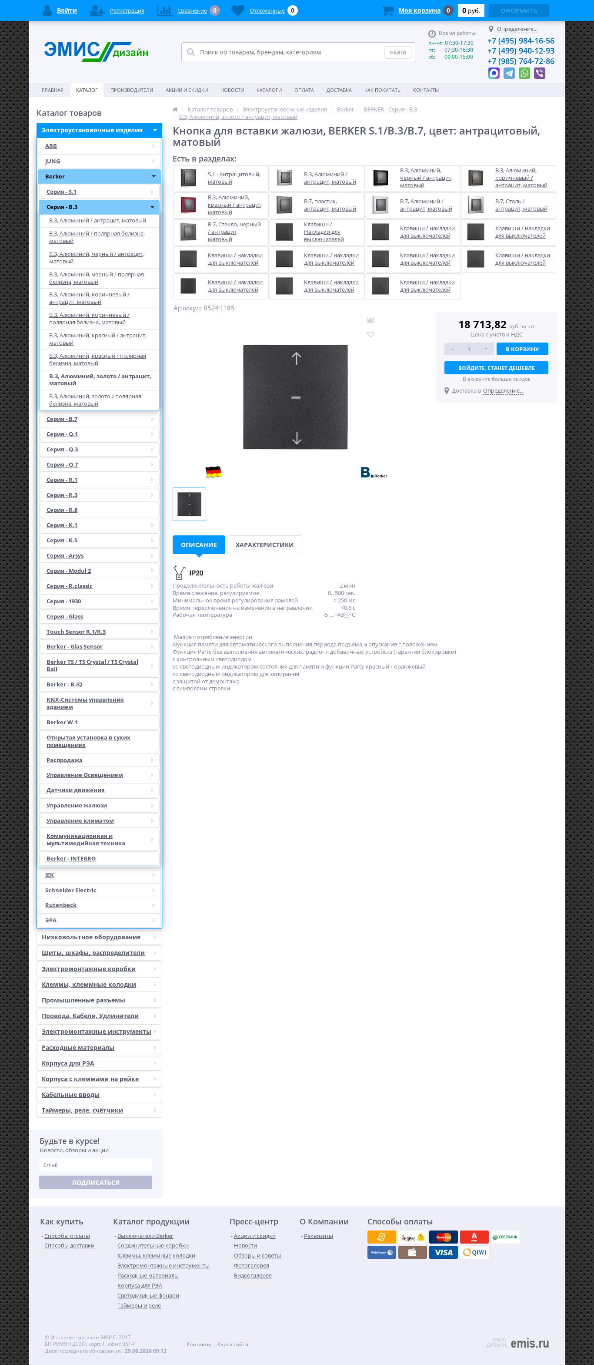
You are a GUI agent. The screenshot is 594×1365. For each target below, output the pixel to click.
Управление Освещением (85, 775)
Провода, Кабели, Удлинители (90, 1016)
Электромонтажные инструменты (96, 1031)
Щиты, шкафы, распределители (93, 952)
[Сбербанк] (412, 1252)
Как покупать (382, 90)
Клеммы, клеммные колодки (89, 984)
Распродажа (65, 760)
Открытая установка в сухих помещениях (88, 741)
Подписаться (95, 1182)
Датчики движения (76, 790)
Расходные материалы (78, 1047)
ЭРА (51, 920)
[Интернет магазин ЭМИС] (175, 109)
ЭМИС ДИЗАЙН (496, 1342)
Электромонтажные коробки (89, 969)
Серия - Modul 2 (69, 571)
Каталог (87, 90)
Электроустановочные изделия (92, 130)
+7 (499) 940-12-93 (520, 50)
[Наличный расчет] (443, 1252)
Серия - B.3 (62, 207)
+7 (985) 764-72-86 (520, 61)
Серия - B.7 (62, 419)
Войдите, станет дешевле (496, 368)
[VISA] (381, 1237)
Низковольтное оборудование (91, 937)
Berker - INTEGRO (71, 858)
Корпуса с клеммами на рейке (90, 1079)
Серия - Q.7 (62, 464)
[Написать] (494, 71)
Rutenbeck (61, 905)
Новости (232, 90)
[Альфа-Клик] (381, 1252)
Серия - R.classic (70, 586)
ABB (51, 146)
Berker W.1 (62, 722)
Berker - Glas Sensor (75, 646)
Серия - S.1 (62, 191)
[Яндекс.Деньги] (474, 1237)
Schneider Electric (71, 890)
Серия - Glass (65, 616)
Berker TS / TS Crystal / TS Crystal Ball (92, 665)
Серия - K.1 (62, 525)
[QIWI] (505, 1237)
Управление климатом (80, 820)
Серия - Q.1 (62, 434)
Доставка (339, 90)
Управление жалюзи (77, 805)
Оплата (304, 90)
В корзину (522, 349)
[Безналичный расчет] (474, 1252)
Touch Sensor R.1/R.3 (76, 631)
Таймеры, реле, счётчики (82, 1110)
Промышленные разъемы (83, 1000)
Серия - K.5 (62, 540)
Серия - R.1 (62, 480)
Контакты (426, 90)
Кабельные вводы (71, 1094)
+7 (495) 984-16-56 (520, 40)
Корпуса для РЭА (68, 1063)
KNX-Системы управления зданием (85, 703)
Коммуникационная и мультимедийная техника (86, 839)
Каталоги (269, 90)
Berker (55, 176)
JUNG (52, 161)
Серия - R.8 (62, 510)
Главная (52, 90)
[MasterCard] (412, 1237)
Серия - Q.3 (62, 449)
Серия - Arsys (65, 555)
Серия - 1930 (64, 601)
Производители (131, 90)
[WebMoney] (443, 1237)
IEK (49, 875)
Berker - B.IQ (64, 684)
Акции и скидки (187, 90)
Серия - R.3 (62, 495)
